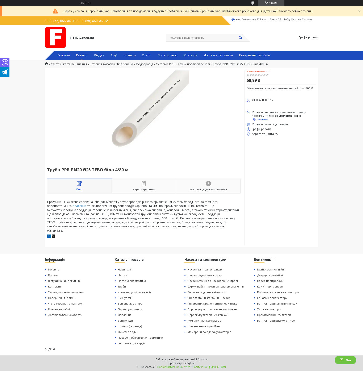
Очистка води (127, 332)
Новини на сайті (59, 309)
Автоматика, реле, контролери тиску (212, 303)
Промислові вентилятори (274, 315)
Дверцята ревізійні (270, 275)
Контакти (190, 55)
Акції (114, 55)
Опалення (124, 315)
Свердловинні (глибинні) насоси (209, 298)
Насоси (122, 275)
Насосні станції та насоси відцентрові (213, 281)
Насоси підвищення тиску (205, 275)
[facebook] (49, 237)
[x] (53, 237)
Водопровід (144, 64)
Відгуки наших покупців (64, 281)
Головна (64, 55)
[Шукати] (240, 38)
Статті (146, 55)
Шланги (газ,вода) (130, 326)
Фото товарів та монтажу (65, 303)
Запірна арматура (130, 303)
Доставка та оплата (218, 55)
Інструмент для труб (131, 343)
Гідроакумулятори (130, 309)
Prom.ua (202, 359)
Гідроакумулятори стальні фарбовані (212, 309)
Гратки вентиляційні (270, 269)
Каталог (82, 55)
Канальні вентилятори (272, 298)
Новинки (130, 55)
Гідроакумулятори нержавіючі (208, 315)
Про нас (53, 275)
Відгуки (99, 55)
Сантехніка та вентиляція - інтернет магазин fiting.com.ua (92, 64)
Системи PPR (165, 64)
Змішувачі (125, 298)
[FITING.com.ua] (55, 37)
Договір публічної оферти (65, 315)
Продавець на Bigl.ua (181, 363)
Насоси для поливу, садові (205, 269)
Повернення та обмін (254, 55)
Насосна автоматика (132, 281)
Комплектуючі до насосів (134, 292)
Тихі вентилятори (269, 309)
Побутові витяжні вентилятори (278, 292)
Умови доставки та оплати (66, 292)
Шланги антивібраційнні (204, 326)
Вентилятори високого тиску (276, 320)
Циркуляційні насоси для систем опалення (216, 286)
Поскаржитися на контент (173, 367)
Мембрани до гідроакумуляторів (209, 332)
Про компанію (168, 55)
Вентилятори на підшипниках (277, 303)
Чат (348, 360)
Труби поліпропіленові (194, 64)
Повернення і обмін (61, 298)
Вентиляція (125, 320)
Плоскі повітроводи (270, 281)
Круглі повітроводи (270, 286)
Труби (122, 286)
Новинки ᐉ (125, 269)
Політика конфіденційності (209, 367)
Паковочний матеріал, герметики (140, 337)
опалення (79, 206)
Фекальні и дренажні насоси (207, 292)
